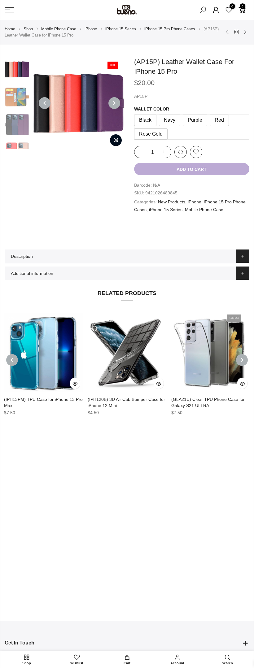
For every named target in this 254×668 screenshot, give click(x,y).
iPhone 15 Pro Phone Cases (169, 29)
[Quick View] (75, 383)
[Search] (203, 9)
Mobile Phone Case (58, 29)
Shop (28, 29)
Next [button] (114, 103)
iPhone (91, 29)
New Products (171, 201)
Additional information (32, 273)
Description (22, 256)
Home (10, 29)
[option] (79, 103)
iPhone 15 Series (120, 29)
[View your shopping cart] (242, 12)
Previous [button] (44, 103)
